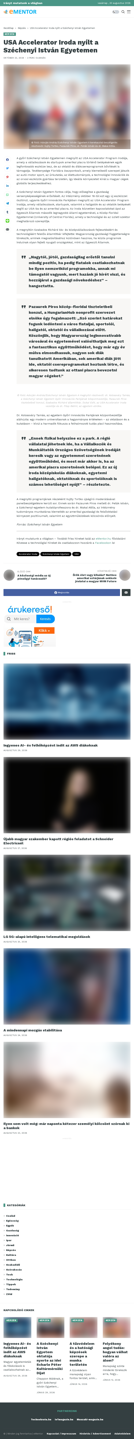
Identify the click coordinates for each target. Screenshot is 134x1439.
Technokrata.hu (41, 1419)
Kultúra (11, 1255)
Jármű (10, 1245)
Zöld (9, 1294)
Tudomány (13, 1289)
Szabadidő (13, 1264)
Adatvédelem (122, 1433)
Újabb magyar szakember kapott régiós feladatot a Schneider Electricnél (58, 841)
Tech (9, 1274)
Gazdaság (12, 1230)
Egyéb (10, 1225)
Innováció (12, 1235)
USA (77, 554)
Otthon (11, 1259)
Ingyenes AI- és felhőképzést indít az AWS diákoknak (50, 745)
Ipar (9, 1240)
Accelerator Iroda (28, 554)
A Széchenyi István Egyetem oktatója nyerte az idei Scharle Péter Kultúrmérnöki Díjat (50, 1358)
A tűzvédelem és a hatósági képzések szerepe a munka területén (82, 1354)
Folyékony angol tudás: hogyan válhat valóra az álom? (115, 1351)
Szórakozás (14, 1269)
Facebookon (103, 542)
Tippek (11, 1284)
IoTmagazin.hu (64, 1419)
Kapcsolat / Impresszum (61, 1433)
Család (10, 1215)
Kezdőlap (8, 28)
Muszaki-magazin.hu (90, 1419)
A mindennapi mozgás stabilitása (32, 1030)
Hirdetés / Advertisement (95, 1433)
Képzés (22, 28)
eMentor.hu (103, 538)
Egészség (12, 1220)
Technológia (14, 1279)
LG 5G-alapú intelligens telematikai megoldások (46, 937)
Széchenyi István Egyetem (56, 554)
